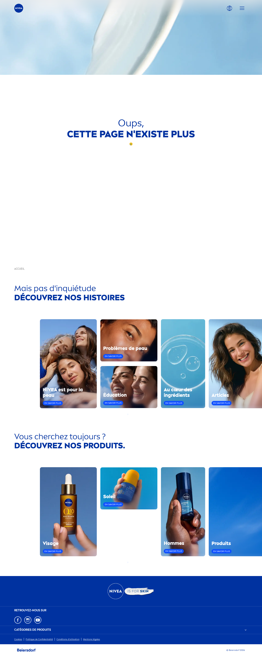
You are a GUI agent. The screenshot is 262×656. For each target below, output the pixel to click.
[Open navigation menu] (242, 8)
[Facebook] (17, 620)
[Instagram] (27, 620)
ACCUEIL (19, 268)
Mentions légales (91, 639)
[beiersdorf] (26, 650)
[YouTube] (37, 620)
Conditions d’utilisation (67, 639)
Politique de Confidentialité (39, 639)
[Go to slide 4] (134, 414)
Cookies (18, 639)
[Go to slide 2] (130, 414)
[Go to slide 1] (128, 414)
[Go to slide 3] (132, 414)
